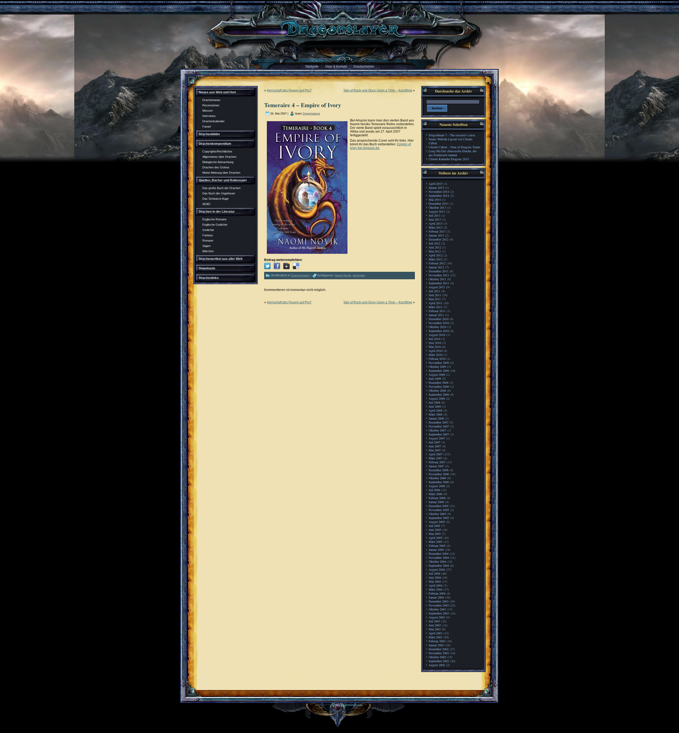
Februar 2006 (437, 498)
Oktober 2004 (437, 561)
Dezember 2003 (439, 601)
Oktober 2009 (437, 366)
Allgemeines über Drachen (219, 156)
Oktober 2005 (437, 514)
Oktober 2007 (437, 430)
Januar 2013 (436, 235)
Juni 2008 (435, 406)
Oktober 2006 (437, 478)
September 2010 (439, 331)
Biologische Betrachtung (217, 162)
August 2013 (437, 211)
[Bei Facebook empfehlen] (277, 266)
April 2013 (435, 223)
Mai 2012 (435, 251)
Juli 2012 (434, 243)
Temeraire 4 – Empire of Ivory (302, 105)
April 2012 (435, 255)
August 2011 (437, 287)
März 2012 (435, 259)
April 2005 (435, 537)
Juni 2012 (435, 247)
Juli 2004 (434, 573)
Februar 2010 (437, 358)
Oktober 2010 (437, 327)
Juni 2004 (435, 577)
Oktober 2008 (437, 390)
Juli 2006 (434, 490)
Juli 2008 (434, 402)
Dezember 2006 (439, 470)
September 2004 (439, 565)
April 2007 (435, 454)
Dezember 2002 (439, 649)
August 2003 (437, 617)
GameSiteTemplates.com (347, 704)
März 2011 (435, 307)
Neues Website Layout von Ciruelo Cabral (450, 141)
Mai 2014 (435, 199)
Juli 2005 (434, 525)
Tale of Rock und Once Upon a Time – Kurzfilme (377, 90)
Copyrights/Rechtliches (217, 151)
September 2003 (439, 613)
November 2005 (439, 510)
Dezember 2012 (439, 239)
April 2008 (435, 410)
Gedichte (208, 230)
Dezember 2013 (439, 203)
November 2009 (439, 362)
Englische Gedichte (214, 224)
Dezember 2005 (439, 506)
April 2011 (435, 303)
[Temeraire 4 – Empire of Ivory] (267, 266)
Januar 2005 (436, 549)
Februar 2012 (437, 263)
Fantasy (207, 235)
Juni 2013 (435, 219)
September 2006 (439, 482)
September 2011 (439, 283)
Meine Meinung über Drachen (221, 172)
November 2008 (439, 386)
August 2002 (437, 665)
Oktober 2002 (437, 657)
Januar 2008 (436, 418)
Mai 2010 (435, 346)
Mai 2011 (435, 299)
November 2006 (439, 474)
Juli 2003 (434, 621)
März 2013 (435, 227)
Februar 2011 (437, 311)
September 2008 (439, 394)
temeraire (359, 275)
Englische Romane (214, 219)
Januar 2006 (436, 502)
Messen (207, 110)
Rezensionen (210, 105)
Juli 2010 (434, 339)
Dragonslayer (311, 113)
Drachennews (211, 100)
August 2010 (437, 335)
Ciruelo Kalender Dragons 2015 (449, 159)
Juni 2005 (435, 529)
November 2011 (439, 275)
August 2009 (437, 374)
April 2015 (435, 183)
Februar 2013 (437, 231)
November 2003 (439, 605)
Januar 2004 (436, 597)
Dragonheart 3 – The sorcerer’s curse (452, 135)
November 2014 (439, 191)
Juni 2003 (435, 625)
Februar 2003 (437, 641)
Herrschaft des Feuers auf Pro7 (289, 90)
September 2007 (439, 434)
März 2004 (435, 589)
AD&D (206, 204)
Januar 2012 (436, 267)
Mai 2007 (435, 450)
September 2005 (439, 518)
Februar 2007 (437, 462)
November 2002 (439, 653)
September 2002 (439, 661)
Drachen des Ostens (215, 167)
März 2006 (435, 494)
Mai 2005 (435, 533)
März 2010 (435, 354)
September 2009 (439, 370)
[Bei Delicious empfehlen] (296, 266)
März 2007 (435, 458)
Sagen (206, 245)
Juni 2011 (435, 295)
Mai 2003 (435, 629)
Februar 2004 (437, 593)
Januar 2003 (436, 645)
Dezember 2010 (439, 319)
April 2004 (435, 585)
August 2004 (437, 569)
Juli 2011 (434, 291)
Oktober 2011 (437, 279)
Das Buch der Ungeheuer (218, 193)
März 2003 (435, 637)
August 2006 (437, 486)
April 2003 (435, 633)
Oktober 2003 (437, 609)
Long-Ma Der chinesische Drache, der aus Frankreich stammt (453, 153)
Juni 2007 (435, 446)
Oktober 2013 (437, 207)
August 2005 (437, 522)
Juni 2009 (435, 378)
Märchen (208, 251)
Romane (207, 240)
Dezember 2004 (439, 553)
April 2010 (435, 350)
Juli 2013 (434, 215)
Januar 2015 (436, 187)
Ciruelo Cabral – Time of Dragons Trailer (454, 147)
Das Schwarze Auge (215, 198)
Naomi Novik (343, 275)
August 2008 (437, 398)
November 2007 (439, 426)
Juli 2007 (434, 442)
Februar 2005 (437, 545)
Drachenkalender (213, 121)
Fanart (206, 126)
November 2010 (439, 323)
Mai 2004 (435, 581)
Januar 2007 (436, 466)
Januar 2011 (436, 315)
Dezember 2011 (439, 271)
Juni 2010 (435, 343)
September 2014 (439, 195)
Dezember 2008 (439, 382)
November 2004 (439, 557)
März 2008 (435, 414)
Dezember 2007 (439, 422)
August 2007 (437, 438)
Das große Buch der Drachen (221, 188)
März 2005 (435, 541)
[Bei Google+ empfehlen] (286, 266)
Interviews (209, 115)
